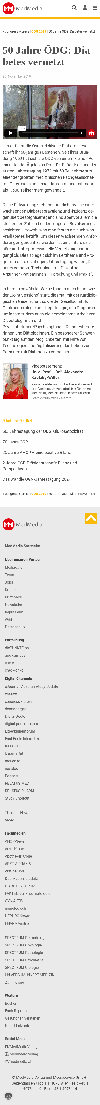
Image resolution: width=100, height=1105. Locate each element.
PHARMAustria (17, 923)
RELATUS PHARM (19, 791)
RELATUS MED (17, 783)
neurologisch (15, 908)
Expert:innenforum (20, 731)
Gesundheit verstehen (22, 1018)
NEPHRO (17, 916)
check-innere (15, 663)
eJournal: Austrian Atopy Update (31, 686)
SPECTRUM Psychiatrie (24, 960)
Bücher (10, 1003)
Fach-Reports (16, 1011)
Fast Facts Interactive (22, 739)
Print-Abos (13, 597)
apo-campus (15, 655)
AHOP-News (15, 841)
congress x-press (18, 701)
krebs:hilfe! (14, 753)
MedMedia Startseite (22, 546)
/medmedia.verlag (23, 1054)
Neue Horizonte (17, 1026)
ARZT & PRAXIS (18, 864)
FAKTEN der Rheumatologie (27, 893)
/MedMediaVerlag (23, 1046)
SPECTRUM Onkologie (23, 945)
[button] (8, 1096)
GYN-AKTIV (14, 901)
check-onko (14, 670)
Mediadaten (14, 567)
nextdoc (11, 768)
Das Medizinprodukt (21, 878)
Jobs (9, 582)
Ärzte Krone (14, 849)
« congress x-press (16, 31)
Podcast (11, 776)
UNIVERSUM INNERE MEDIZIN (29, 975)
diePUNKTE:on (17, 648)
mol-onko (12, 761)
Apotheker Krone (18, 856)
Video (9, 820)
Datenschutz (15, 627)
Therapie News (17, 813)
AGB (8, 619)
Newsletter (13, 604)
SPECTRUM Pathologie (24, 952)
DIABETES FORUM (20, 886)
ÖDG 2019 (38, 31)
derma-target (15, 709)
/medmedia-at (19, 1061)
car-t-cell (12, 694)
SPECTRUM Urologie (22, 967)
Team (9, 575)
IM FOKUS (13, 746)
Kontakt (11, 590)
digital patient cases (21, 724)
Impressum (14, 612)
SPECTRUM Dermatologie (26, 938)
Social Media (16, 1039)
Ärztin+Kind (14, 871)
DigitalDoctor (16, 716)
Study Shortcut (17, 798)
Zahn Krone (14, 982)
